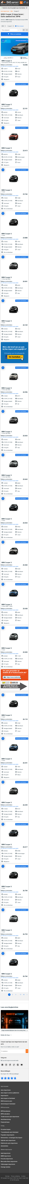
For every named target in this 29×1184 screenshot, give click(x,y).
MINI (3, 26)
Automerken (4, 1146)
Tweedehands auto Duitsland (9, 1132)
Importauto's (4, 1095)
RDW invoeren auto (6, 1101)
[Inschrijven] (27, 1051)
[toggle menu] (27, 2)
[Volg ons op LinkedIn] (2, 1064)
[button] (2, 1021)
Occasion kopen (5, 1129)
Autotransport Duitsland (8, 1104)
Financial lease (5, 1122)
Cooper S (10, 26)
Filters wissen (20, 26)
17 (20, 994)
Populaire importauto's (7, 1135)
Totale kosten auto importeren (10, 1116)
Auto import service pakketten (10, 1093)
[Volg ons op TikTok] (13, 1064)
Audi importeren (5, 1153)
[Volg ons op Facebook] (10, 1064)
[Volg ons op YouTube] (21, 1064)
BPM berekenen (5, 1111)
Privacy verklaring (15, 1176)
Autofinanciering (6, 1119)
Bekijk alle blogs (5, 1035)
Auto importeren (6, 1090)
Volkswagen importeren (8, 1164)
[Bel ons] (21, 2)
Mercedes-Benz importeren (9, 1161)
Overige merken (5, 1167)
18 (23, 994)
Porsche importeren (7, 1158)
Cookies (23, 1176)
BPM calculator (5, 1114)
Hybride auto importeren (8, 1140)
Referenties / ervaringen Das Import (11, 1137)
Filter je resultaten (15, 34)
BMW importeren (6, 1156)
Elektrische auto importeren (9, 1143)
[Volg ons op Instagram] (6, 1064)
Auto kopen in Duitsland (8, 1098)
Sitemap (7, 1176)
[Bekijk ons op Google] (17, 1064)
